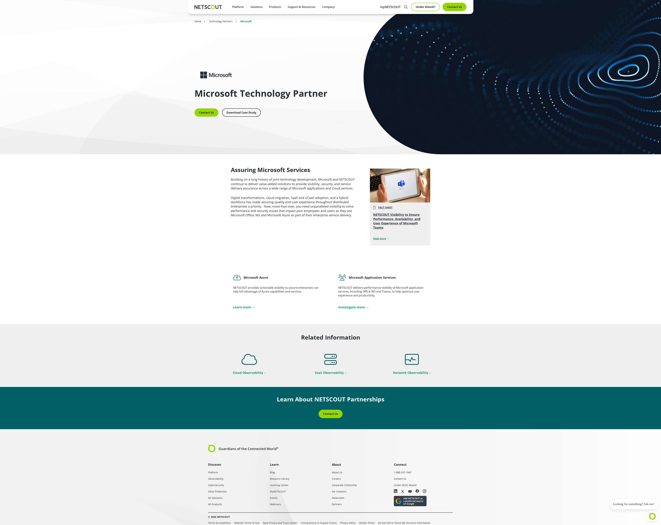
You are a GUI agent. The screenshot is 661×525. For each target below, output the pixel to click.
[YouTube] (410, 491)
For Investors (339, 491)
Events (273, 497)
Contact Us (454, 7)
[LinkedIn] (395, 491)
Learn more (242, 307)
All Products (215, 504)
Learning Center (279, 485)
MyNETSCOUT (278, 491)
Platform (238, 7)
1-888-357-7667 (403, 472)
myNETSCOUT (390, 7)
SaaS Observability (329, 373)
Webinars (275, 504)
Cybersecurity (216, 485)
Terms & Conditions (219, 522)
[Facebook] (417, 491)
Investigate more (352, 307)
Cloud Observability (248, 373)
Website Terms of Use (246, 522)
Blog (272, 472)
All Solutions (215, 497)
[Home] (208, 7)
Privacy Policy (347, 522)
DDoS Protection (217, 491)
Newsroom (338, 497)
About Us (337, 472)
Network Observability (410, 373)
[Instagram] (424, 491)
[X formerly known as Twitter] (403, 491)
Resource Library (279, 478)
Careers (336, 478)
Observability (215, 478)
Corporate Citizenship (344, 485)
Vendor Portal (367, 522)
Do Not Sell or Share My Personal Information (404, 522)
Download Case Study (241, 112)
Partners (337, 504)
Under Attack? (425, 7)
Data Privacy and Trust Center (280, 522)
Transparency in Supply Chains (319, 522)
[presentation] (256, 7)
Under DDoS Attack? (405, 485)
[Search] (406, 7)
